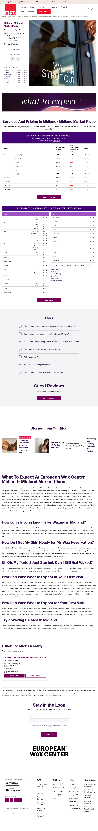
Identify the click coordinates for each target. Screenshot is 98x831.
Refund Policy (74, 784)
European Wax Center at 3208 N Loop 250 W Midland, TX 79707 (53, 16)
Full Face (55, 237)
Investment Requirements (89, 791)
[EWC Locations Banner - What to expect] (49, 111)
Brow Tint (56, 218)
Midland (27, 16)
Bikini (5, 155)
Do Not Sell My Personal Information (16, 813)
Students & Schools (41, 809)
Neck (54, 253)
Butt (5, 244)
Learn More (56, 140)
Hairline (55, 241)
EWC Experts (57, 795)
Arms (5, 218)
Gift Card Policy (74, 791)
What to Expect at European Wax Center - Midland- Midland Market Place (45, 479)
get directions (12, 40)
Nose (54, 256)
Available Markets (87, 797)
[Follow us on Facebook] (12, 59)
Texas (19, 16)
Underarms (7, 178)
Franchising (41, 793)
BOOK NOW (43, 12)
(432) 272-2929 (12, 44)
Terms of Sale (74, 798)
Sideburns (56, 260)
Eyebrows (7, 181)
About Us (40, 790)
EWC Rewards (58, 791)
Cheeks (55, 221)
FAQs (54, 798)
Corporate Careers (41, 798)
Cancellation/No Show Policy (75, 810)
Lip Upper (7, 189)
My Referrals (58, 788)
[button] (88, 9)
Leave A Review (49, 398)
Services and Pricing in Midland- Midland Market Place (49, 121)
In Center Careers (40, 804)
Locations (11, 16)
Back (5, 222)
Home (4, 16)
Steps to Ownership (88, 802)
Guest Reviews (49, 386)
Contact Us (57, 784)
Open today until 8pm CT (12, 30)
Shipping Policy (74, 788)
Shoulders (7, 280)
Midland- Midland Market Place (13, 24)
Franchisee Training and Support (89, 809)
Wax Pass (54, 278)
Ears (54, 229)
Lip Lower (7, 185)
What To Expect (56, 281)
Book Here (15, 50)
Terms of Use (73, 802)
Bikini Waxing (56, 269)
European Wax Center (16, 808)
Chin (54, 225)
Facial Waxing (56, 274)
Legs (5, 269)
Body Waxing (55, 271)
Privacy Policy (74, 795)
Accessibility (73, 805)
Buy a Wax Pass (15, 55)
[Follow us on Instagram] (18, 59)
